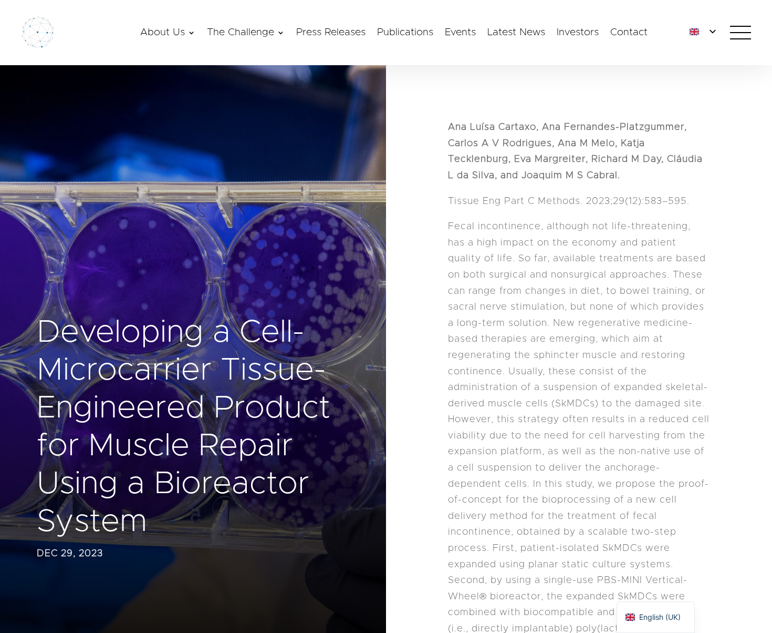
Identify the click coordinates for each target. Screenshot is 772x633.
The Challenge (240, 33)
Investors (578, 33)
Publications (405, 33)
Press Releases (331, 33)
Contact (629, 33)
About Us (162, 33)
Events (460, 33)
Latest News (516, 33)
